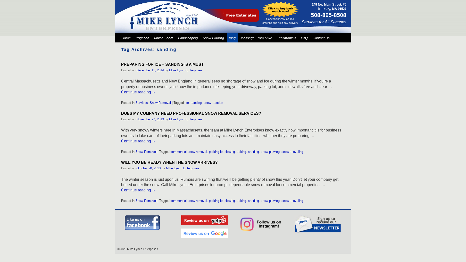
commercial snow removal (188, 152)
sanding (196, 103)
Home (126, 38)
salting (241, 152)
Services (141, 103)
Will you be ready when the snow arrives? (169, 162)
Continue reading (138, 92)
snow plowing (270, 152)
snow (207, 103)
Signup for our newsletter (317, 224)
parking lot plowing (222, 152)
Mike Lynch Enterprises (185, 70)
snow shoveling (292, 152)
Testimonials (286, 38)
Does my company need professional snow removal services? (191, 113)
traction (218, 103)
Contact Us (321, 38)
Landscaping (188, 38)
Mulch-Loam (163, 38)
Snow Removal (160, 103)
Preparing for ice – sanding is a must (162, 64)
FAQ (304, 38)
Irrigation (142, 38)
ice (187, 103)
